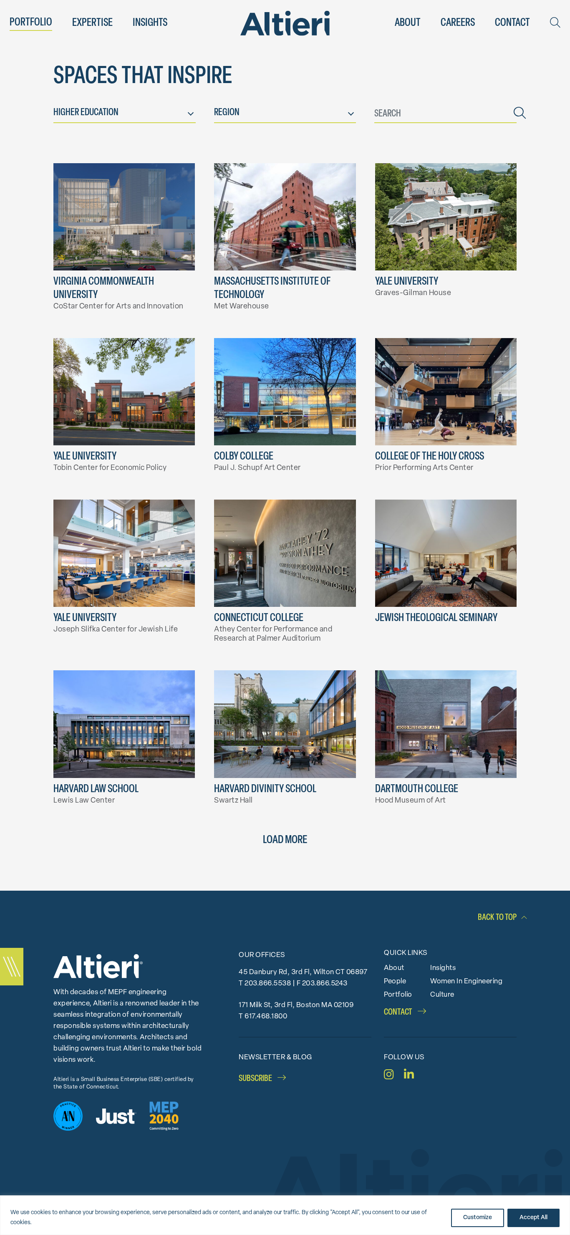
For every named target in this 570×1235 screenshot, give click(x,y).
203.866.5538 (268, 983)
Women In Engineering (466, 981)
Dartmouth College (416, 789)
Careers (458, 23)
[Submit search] (520, 114)
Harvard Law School (96, 789)
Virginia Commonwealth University (103, 288)
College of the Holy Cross (429, 456)
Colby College (243, 456)
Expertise (92, 23)
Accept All (533, 1218)
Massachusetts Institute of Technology (272, 288)
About (408, 23)
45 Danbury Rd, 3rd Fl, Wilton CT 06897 (303, 972)
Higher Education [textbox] (86, 113)
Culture (442, 994)
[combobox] (124, 114)
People (395, 981)
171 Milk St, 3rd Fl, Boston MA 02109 (296, 1005)
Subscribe (256, 1078)
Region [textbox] (227, 113)
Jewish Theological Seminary (436, 618)
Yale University (406, 282)
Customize (477, 1218)
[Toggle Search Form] (555, 23)
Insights (150, 23)
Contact (512, 23)
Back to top (497, 917)
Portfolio (31, 22)
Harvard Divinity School (265, 789)
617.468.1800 (266, 1016)
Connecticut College (258, 618)
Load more (285, 840)
